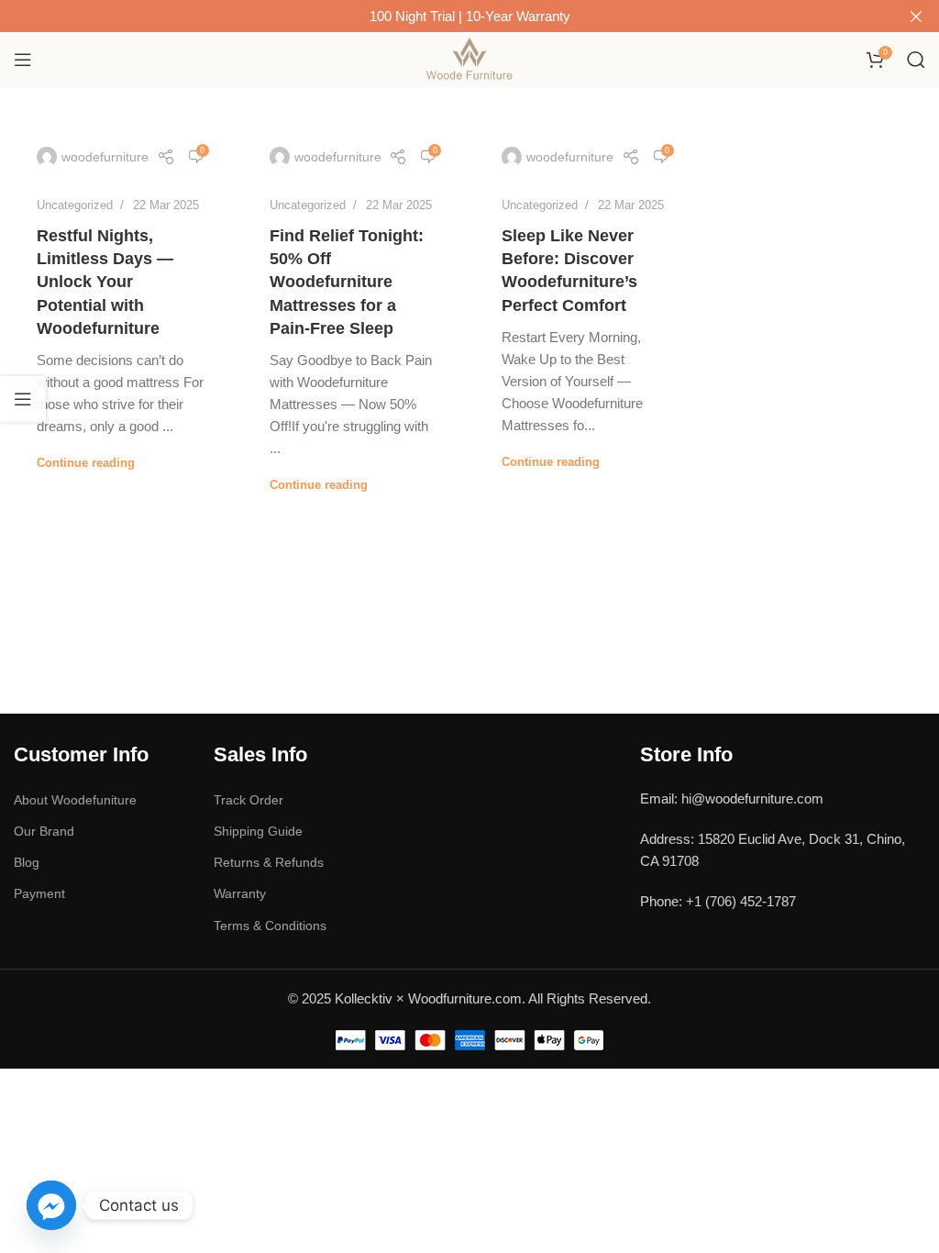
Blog (26, 862)
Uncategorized (75, 205)
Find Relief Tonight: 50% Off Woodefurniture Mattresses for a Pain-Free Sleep (347, 282)
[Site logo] (469, 58)
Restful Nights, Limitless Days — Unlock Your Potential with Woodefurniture (105, 282)
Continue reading (86, 463)
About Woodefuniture (75, 800)
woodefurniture (105, 157)
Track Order (248, 800)
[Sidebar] (23, 399)
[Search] (916, 59)
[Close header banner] (916, 16)
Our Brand (44, 831)
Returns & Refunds (269, 862)
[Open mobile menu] (23, 59)
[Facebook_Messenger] (51, 1205)
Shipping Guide (258, 831)
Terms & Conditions (270, 925)
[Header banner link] (442, 16)
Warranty (240, 893)
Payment (39, 893)
